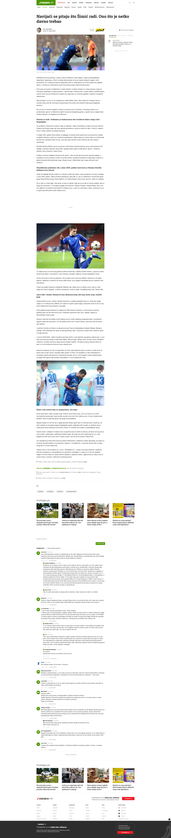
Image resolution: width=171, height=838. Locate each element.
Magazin (72, 805)
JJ (38, 744)
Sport (81, 2)
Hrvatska (39, 810)
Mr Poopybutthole (46, 731)
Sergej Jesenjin (45, 707)
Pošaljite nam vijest (123, 818)
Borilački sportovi (99, 7)
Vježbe (87, 816)
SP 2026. (44, 7)
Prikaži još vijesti (121, 51)
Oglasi (96, 2)
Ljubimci (71, 813)
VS (43, 563)
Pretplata (61, 2)
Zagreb (38, 816)
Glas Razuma (49, 720)
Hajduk (80, 7)
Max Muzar (44, 691)
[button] (39, 510)
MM (38, 692)
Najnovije (52, 7)
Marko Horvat (49, 623)
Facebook (123, 807)
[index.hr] (46, 2)
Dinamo (73, 7)
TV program (105, 810)
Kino (103, 813)
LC (38, 609)
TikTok (123, 816)
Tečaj (103, 807)
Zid (69, 2)
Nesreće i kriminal (41, 818)
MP (38, 732)
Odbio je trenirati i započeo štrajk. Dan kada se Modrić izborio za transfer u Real (123, 43)
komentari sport (71, 491)
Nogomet (67, 7)
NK (38, 672)
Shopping (71, 807)
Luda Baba (44, 681)
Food (70, 816)
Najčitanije (59, 7)
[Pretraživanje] (133, 2)
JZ (38, 553)
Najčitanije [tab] (122, 35)
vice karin (60, 491)
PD (43, 649)
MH (43, 623)
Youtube (123, 810)
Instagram (123, 813)
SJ (38, 708)
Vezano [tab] (130, 35)
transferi (40, 491)
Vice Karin (49, 29)
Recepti (88, 810)
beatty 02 (43, 598)
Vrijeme (104, 816)
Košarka (90, 7)
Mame (71, 818)
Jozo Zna (43, 552)
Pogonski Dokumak (50, 649)
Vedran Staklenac (50, 563)
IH (43, 634)
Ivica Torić (48, 590)
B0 (38, 599)
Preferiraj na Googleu (127, 30)
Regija (38, 813)
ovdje (79, 472)
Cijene (103, 2)
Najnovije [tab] (112, 35)
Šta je (42, 662)
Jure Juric (44, 743)
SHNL (85, 7)
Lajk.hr (87, 813)
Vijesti (74, 2)
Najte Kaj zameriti (46, 670)
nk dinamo (50, 491)
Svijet (38, 807)
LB (38, 682)
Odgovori (88, 818)
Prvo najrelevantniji (53, 548)
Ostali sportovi (110, 7)
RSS (103, 818)
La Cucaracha (45, 608)
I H (46, 634)
